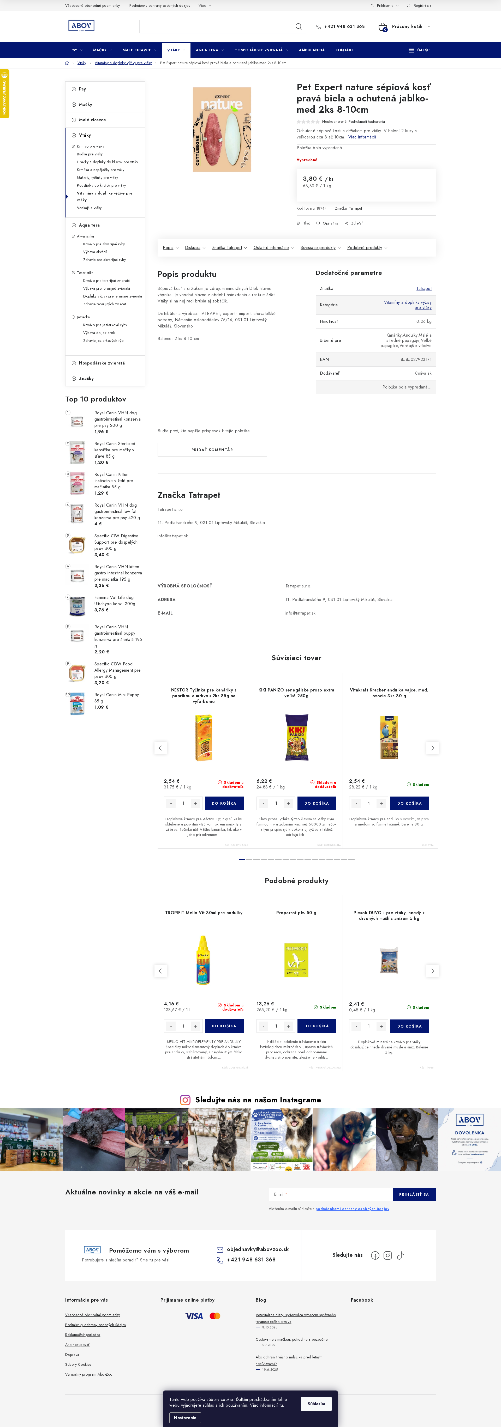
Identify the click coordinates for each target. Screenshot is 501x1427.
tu (281, 1405)
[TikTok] (400, 1255)
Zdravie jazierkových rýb (103, 340)
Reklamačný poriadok (82, 1334)
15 (351, 859)
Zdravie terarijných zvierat (104, 304)
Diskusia (192, 248)
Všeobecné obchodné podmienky (92, 5)
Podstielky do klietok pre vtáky (101, 185)
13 (337, 859)
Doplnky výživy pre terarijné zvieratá (112, 296)
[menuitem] (76, 50)
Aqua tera (89, 225)
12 (329, 859)
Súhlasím (316, 1404)
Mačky (85, 104)
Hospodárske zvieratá (102, 363)
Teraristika (85, 272)
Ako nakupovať (77, 1344)
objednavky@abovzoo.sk (258, 1249)
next (432, 748)
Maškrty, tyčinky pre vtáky (97, 177)
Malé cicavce (92, 120)
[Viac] (420, 50)
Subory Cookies (78, 1364)
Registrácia (423, 5)
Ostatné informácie (271, 248)
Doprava (72, 1354)
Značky (86, 378)
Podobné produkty (364, 248)
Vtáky (85, 135)
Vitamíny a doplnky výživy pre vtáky (105, 197)
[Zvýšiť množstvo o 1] (195, 803)
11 (322, 859)
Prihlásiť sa (414, 1194)
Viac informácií (362, 137)
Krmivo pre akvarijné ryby (104, 244)
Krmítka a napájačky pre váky (100, 169)
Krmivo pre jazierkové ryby (105, 324)
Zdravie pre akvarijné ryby (104, 259)
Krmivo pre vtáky (90, 146)
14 (344, 859)
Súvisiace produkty (318, 248)
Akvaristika (85, 236)
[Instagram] (388, 1255)
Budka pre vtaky (90, 154)
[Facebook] (375, 1255)
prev (160, 748)
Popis (168, 248)
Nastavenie (185, 1418)
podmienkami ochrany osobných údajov (352, 1208)
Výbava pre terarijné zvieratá (106, 288)
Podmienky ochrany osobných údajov (159, 5)
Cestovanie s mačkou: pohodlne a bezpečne (291, 1339)
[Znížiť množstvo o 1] (171, 803)
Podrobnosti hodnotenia (367, 121)
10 (315, 859)
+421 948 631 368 (344, 26)
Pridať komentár (212, 449)
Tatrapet (355, 208)
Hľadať (298, 26)
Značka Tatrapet (227, 248)
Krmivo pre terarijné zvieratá (106, 280)
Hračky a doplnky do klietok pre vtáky (107, 162)
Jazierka (83, 317)
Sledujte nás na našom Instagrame (258, 1099)
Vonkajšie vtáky (89, 207)
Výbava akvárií (95, 251)
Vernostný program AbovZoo (88, 1374)
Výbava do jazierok (99, 332)
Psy (82, 89)
